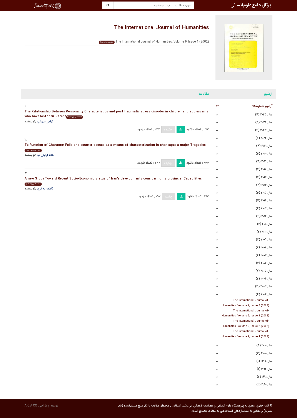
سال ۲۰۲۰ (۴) (264, 153)
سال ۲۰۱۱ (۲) (264, 224)
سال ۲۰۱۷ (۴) (264, 177)
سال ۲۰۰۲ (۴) (264, 294)
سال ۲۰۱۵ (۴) (264, 193)
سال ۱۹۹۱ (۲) (264, 377)
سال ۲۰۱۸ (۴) (264, 169)
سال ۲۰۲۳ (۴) (263, 130)
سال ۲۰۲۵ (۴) (263, 114)
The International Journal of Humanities (161, 28)
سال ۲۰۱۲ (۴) (264, 216)
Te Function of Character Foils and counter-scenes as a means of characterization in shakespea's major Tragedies (115, 147)
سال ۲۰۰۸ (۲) (264, 247)
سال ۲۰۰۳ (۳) (263, 286)
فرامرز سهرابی (45, 121)
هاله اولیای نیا (45, 155)
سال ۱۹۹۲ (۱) (264, 369)
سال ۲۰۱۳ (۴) (264, 208)
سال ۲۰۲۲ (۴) (263, 138)
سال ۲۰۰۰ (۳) (264, 353)
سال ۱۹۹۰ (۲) (264, 384)
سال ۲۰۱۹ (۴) (264, 161)
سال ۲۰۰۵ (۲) (263, 271)
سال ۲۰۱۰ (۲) (264, 232)
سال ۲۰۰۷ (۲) (264, 255)
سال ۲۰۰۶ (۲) (264, 263)
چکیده (168, 129)
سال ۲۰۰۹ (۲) (264, 239)
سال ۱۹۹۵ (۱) (264, 361)
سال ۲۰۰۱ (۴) (264, 345)
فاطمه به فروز (45, 188)
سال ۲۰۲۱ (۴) (264, 146)
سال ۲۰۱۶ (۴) (264, 185)
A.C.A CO (31, 405)
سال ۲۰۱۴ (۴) (264, 200)
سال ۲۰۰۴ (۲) (264, 278)
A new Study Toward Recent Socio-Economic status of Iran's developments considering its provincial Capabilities (113, 180)
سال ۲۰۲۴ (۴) (263, 122)
